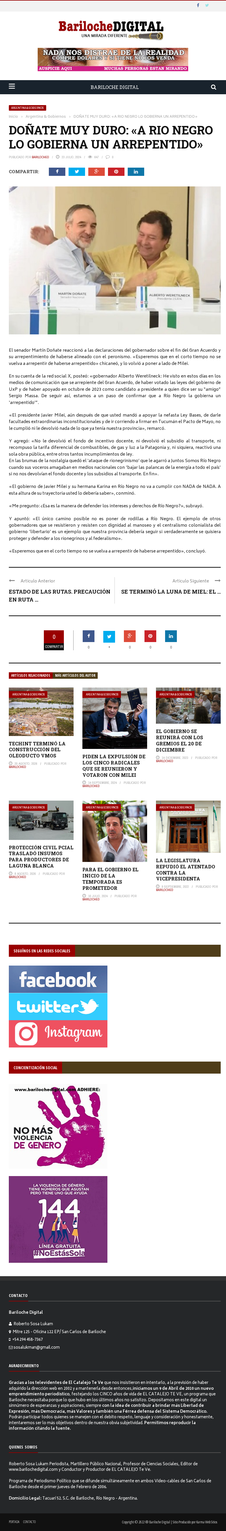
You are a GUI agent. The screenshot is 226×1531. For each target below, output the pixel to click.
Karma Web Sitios (206, 1522)
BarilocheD (40, 157)
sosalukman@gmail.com (37, 1348)
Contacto (29, 1521)
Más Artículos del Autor (75, 675)
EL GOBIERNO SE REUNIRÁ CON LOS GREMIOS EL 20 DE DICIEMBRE (179, 740)
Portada (14, 1521)
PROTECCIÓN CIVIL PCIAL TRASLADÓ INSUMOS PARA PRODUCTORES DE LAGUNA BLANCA (41, 856)
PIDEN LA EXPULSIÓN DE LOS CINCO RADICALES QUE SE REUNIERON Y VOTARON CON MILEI (113, 765)
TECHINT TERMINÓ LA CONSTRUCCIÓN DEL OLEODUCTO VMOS (37, 749)
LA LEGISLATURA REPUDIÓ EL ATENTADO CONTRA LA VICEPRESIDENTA (185, 869)
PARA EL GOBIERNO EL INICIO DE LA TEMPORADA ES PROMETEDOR (110, 878)
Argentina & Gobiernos (27, 108)
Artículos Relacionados (30, 675)
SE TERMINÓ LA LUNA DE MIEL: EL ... (171, 591)
